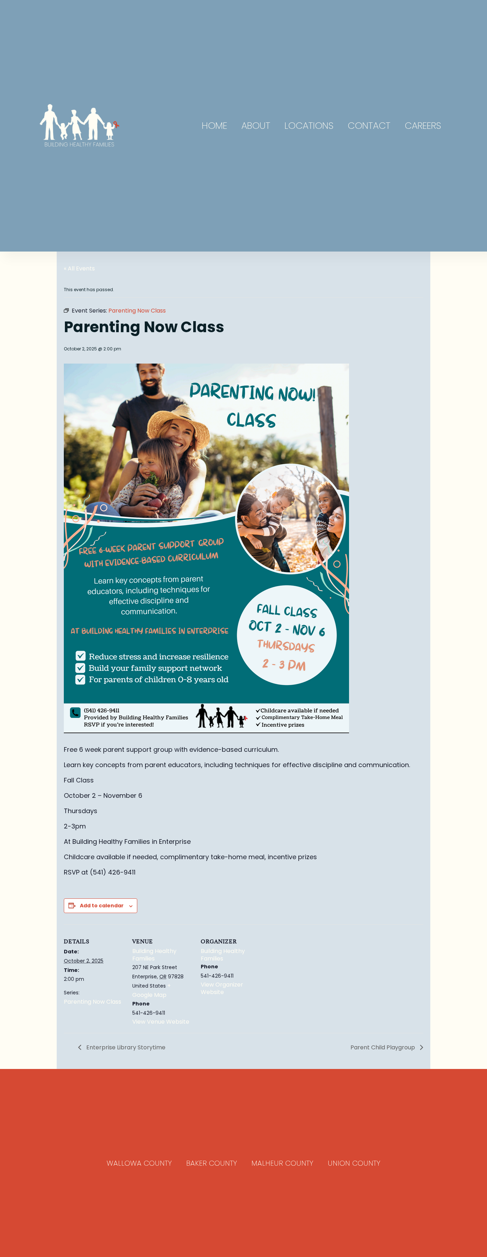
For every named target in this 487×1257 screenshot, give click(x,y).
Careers (423, 125)
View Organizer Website (222, 988)
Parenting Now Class (92, 1002)
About (255, 125)
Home (214, 125)
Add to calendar (102, 905)
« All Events (79, 268)
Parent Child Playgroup (383, 1047)
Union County (354, 1163)
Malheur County (282, 1163)
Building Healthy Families (154, 955)
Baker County (211, 1163)
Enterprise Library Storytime (125, 1047)
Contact (369, 125)
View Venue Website (160, 1022)
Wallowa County (139, 1163)
